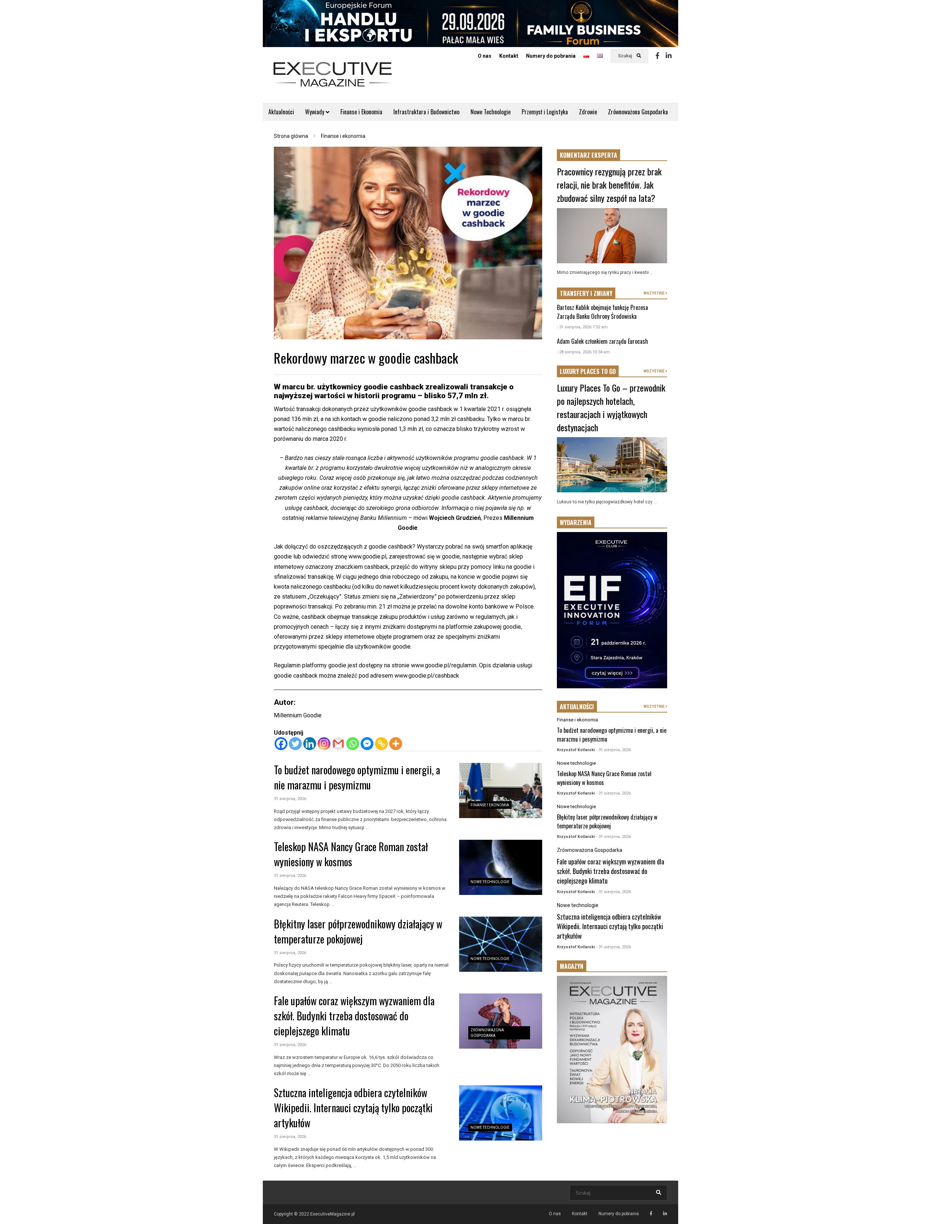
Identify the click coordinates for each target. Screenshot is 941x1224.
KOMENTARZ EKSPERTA (588, 155)
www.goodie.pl (367, 556)
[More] (395, 743)
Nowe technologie (489, 882)
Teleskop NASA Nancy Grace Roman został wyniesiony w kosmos (351, 854)
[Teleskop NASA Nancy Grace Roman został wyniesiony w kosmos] (500, 867)
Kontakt (508, 56)
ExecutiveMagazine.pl (332, 1214)
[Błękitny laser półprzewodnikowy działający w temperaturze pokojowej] (500, 944)
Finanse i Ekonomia (361, 111)
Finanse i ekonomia (489, 805)
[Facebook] (657, 56)
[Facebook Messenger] (367, 743)
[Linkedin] (669, 56)
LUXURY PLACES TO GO (588, 371)
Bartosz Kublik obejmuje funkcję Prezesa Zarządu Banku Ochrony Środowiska (602, 312)
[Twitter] (295, 743)
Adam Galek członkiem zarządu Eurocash (602, 341)
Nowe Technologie (490, 111)
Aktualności (281, 111)
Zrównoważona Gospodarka (638, 111)
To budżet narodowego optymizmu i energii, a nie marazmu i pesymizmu (357, 777)
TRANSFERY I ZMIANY (586, 293)
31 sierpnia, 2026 (290, 798)
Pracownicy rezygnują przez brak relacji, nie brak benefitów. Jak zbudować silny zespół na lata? (609, 184)
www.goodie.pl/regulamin (443, 665)
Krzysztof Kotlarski (576, 749)
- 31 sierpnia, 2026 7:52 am (582, 327)
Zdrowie (588, 111)
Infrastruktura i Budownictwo (426, 111)
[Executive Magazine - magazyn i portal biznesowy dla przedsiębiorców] (332, 79)
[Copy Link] (381, 743)
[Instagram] (324, 743)
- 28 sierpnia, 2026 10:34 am (583, 352)
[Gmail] (338, 743)
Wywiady (315, 111)
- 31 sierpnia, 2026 (613, 749)
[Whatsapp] (352, 743)
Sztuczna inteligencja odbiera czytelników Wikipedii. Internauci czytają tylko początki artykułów (353, 1107)
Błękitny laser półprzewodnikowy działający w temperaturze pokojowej (358, 931)
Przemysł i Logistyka (545, 111)
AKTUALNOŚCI (577, 706)
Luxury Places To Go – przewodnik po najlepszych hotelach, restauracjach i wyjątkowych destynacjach (611, 407)
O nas (484, 56)
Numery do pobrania (551, 56)
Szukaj (625, 55)
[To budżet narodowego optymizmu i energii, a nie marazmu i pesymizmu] (500, 790)
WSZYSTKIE (654, 293)
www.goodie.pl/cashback (426, 675)
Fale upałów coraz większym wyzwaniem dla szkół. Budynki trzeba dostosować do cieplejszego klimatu (354, 1015)
